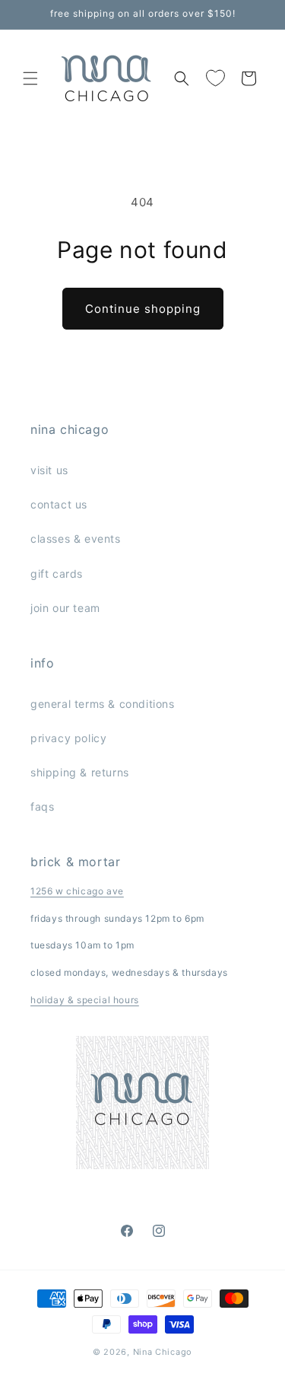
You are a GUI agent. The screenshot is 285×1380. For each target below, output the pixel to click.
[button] (30, 78)
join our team (65, 607)
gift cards (56, 573)
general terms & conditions (102, 703)
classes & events (75, 538)
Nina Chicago (162, 1352)
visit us (49, 470)
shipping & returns (79, 772)
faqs (42, 806)
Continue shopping (143, 308)
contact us (58, 504)
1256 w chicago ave (77, 891)
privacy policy (68, 737)
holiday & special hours (84, 1000)
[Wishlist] (215, 78)
